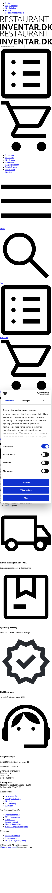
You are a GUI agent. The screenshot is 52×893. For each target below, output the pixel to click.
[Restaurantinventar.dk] (26, 29)
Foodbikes (9, 162)
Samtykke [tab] (9, 400)
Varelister (4, 337)
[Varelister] (26, 99)
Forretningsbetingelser (14, 13)
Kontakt (8, 172)
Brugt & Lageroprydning (15, 840)
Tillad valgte (26, 490)
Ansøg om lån (11, 796)
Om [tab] (42, 400)
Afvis (26, 498)
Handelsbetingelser (13, 824)
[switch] (45, 454)
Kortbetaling (10, 8)
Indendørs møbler (12, 815)
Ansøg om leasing (13, 798)
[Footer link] (8, 847)
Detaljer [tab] (26, 400)
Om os (8, 10)
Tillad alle (26, 482)
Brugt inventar (11, 5)
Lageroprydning (12, 165)
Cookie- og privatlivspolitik (16, 827)
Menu (2, 228)
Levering (9, 806)
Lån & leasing (11, 167)
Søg (1, 283)
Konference (10, 160)
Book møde (10, 169)
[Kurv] (26, 151)
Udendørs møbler (12, 817)
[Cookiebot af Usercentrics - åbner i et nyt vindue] (37, 393)
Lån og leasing (11, 822)
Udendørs (9, 158)
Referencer (10, 3)
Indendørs (9, 155)
